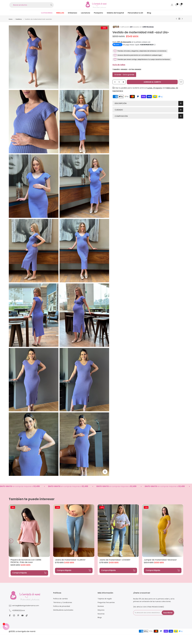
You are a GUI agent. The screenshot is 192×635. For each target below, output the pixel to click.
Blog (149, 13)
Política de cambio (60, 599)
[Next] (181, 541)
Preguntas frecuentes (106, 602)
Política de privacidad (61, 606)
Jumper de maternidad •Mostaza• (160, 559)
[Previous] (11, 541)
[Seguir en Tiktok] (27, 615)
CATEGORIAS (46, 13)
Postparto (98, 13)
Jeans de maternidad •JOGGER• (115, 559)
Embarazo (72, 13)
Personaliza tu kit (135, 13)
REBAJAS (60, 13)
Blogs (100, 617)
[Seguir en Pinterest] (18, 615)
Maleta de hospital (115, 13)
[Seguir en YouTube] (22, 615)
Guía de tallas (118, 64)
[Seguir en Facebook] (10, 615)
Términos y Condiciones (62, 602)
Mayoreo (101, 610)
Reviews (101, 606)
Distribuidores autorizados (63, 610)
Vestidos (18, 19)
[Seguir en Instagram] (14, 615)
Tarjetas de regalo (105, 599)
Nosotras (101, 614)
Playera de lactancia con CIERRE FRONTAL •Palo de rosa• (26, 561)
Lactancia (85, 13)
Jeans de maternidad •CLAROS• (70, 559)
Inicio (11, 19)
